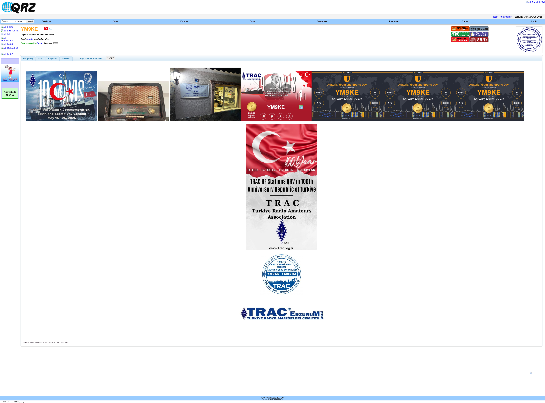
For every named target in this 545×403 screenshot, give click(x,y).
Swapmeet (322, 21)
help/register (506, 17)
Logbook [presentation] (52, 59)
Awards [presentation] (66, 59)
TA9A (39, 43)
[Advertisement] (272, 373)
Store (252, 21)
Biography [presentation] (28, 59)
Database (46, 21)
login (495, 17)
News (115, 21)
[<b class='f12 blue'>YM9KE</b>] (529, 52)
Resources (394, 21)
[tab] (28, 58)
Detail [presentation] (41, 59)
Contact (465, 21)
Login (534, 21)
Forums (184, 21)
